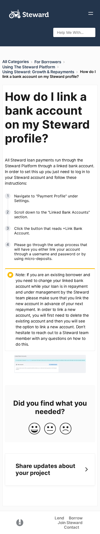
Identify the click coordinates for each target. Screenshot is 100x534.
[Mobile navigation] (90, 14)
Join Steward (70, 522)
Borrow (76, 518)
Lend (59, 518)
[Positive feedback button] (34, 429)
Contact (71, 527)
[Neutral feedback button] (50, 429)
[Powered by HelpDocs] (19, 522)
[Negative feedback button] (65, 429)
